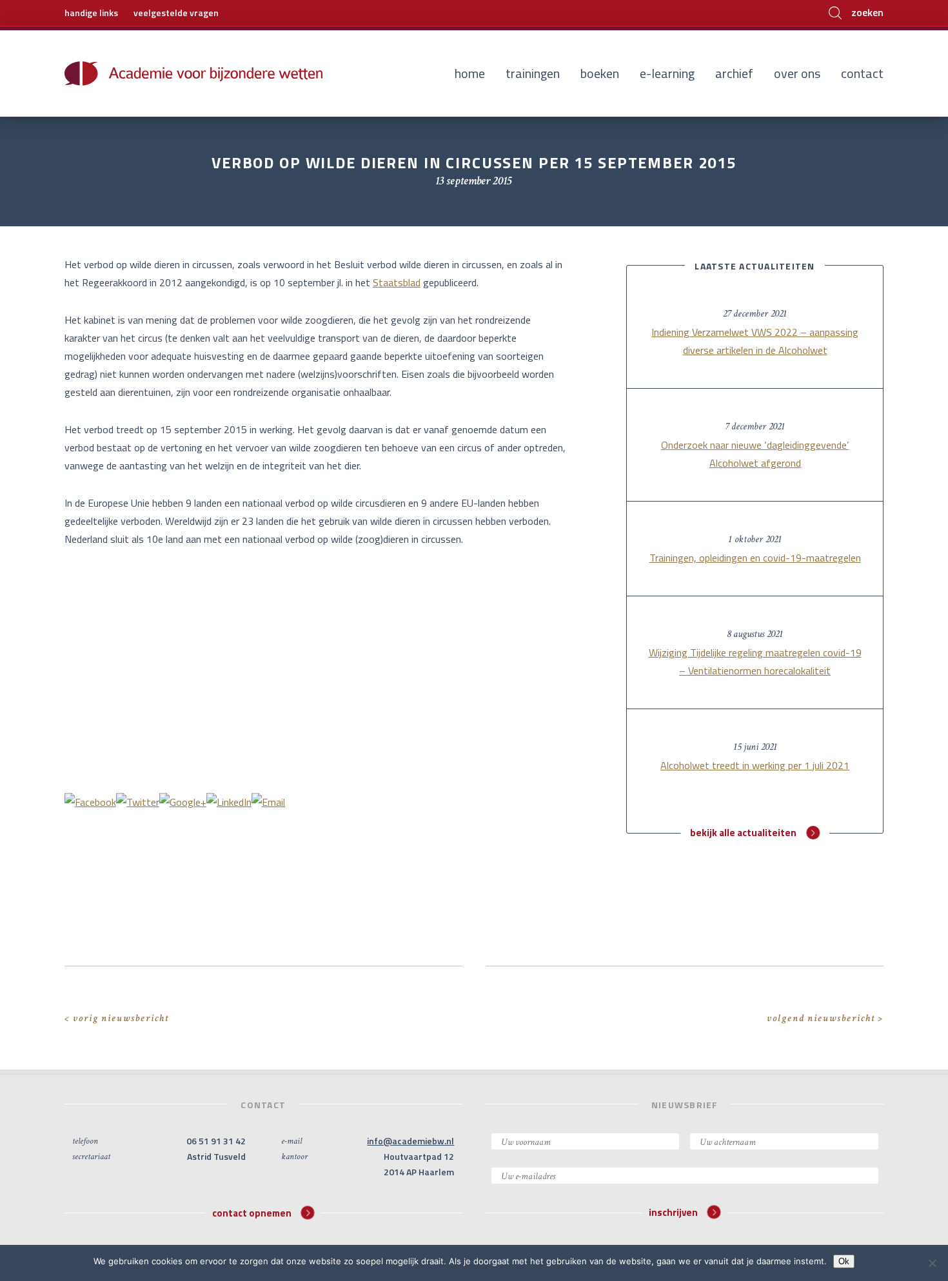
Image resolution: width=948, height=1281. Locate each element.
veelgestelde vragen (176, 12)
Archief (734, 73)
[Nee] (931, 1263)
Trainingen (533, 73)
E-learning (667, 73)
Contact (862, 73)
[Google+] (182, 800)
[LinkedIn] (229, 800)
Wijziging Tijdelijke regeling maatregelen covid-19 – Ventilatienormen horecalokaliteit (755, 661)
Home (470, 73)
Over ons (797, 73)
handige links (91, 12)
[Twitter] (137, 800)
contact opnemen (251, 1212)
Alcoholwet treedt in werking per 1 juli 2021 (754, 765)
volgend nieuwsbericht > (825, 1018)
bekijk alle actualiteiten (743, 832)
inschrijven (673, 1212)
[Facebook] (90, 800)
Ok (843, 1261)
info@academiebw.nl (410, 1141)
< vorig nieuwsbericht (116, 1018)
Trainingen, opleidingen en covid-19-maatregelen (755, 557)
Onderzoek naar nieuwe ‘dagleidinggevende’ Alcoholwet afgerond (755, 454)
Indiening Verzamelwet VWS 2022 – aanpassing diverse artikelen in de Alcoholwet (754, 341)
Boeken (599, 73)
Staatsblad (396, 282)
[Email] (268, 800)
